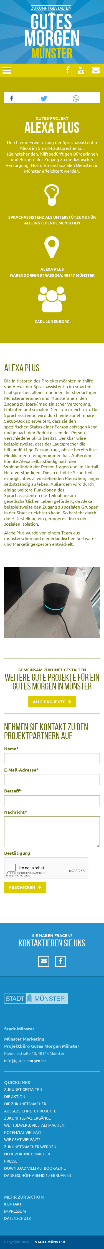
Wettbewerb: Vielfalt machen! (34, 1125)
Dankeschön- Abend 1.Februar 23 (37, 1175)
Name (11, 748)
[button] (20, 97)
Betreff (13, 791)
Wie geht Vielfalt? (22, 1139)
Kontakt (13, 1203)
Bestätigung (17, 853)
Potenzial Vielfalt (22, 1132)
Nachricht (15, 812)
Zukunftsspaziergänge (27, 1117)
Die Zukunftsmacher (25, 1103)
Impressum (15, 1211)
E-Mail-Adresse (21, 770)
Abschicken (22, 887)
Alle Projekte (49, 701)
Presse (10, 1160)
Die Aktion (14, 1096)
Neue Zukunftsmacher (27, 1153)
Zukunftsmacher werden (30, 1146)
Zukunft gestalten (23, 1089)
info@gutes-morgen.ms (25, 1060)
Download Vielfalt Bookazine (35, 1168)
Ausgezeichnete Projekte (30, 1110)
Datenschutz (17, 1218)
